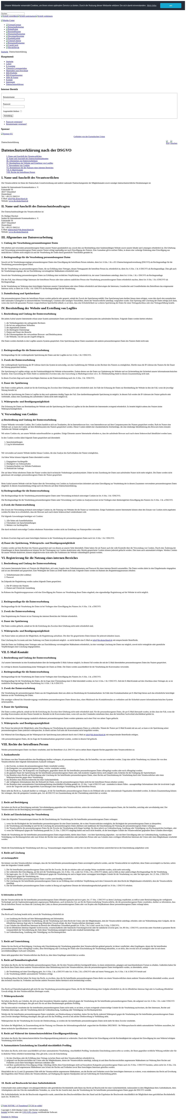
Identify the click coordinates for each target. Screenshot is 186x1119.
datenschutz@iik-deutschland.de (21, 230)
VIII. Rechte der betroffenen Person (20, 172)
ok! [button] (170, 6)
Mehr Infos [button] (151, 5)
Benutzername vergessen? (16, 124)
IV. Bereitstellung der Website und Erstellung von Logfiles (29, 163)
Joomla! (4, 1112)
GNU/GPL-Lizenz (29, 1112)
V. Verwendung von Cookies (18, 165)
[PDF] (168, 143)
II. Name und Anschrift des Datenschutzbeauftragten (27, 158)
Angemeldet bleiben (11, 111)
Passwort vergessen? (14, 122)
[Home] (8, 20)
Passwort (6, 104)
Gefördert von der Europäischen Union (89, 136)
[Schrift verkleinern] (44, 16)
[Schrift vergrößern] (9, 16)
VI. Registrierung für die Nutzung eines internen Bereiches (29, 168)
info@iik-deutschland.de (18, 199)
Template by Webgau (9, 1117)
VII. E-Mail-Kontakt (14, 170)
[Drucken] (173, 143)
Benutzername (9, 97)
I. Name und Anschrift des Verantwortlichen (24, 156)
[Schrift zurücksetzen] (27, 16)
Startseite (4, 52)
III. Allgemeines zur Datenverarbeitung (22, 161)
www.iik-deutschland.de (18, 201)
